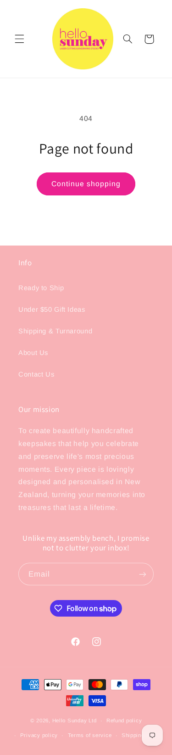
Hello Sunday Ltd (74, 720)
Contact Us (36, 374)
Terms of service (90, 735)
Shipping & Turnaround (55, 331)
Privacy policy (39, 735)
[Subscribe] (142, 574)
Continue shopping (86, 184)
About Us (33, 352)
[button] (19, 39)
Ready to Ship (41, 288)
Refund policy (124, 720)
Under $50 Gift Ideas (51, 309)
